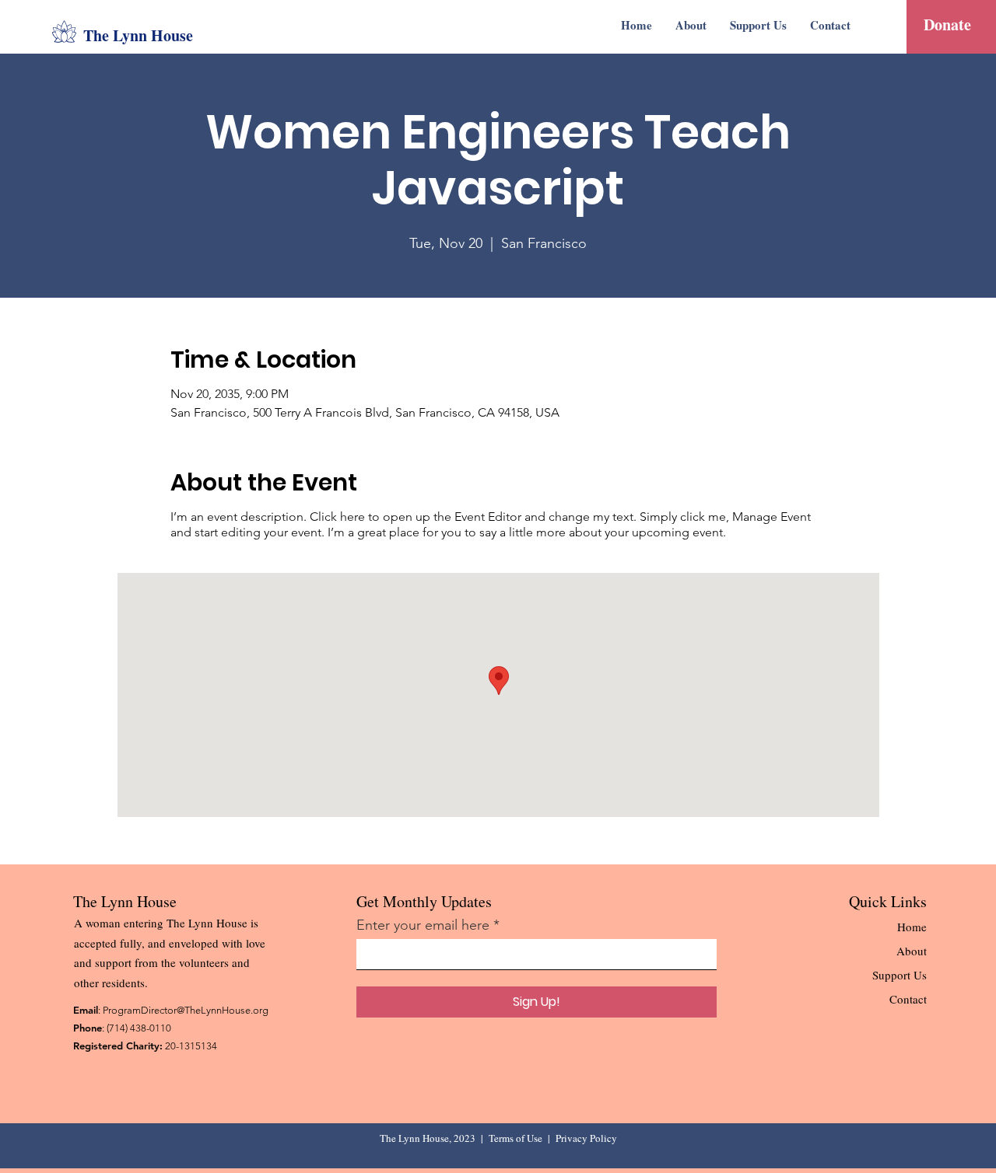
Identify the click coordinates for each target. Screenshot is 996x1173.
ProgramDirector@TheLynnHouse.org (185, 1010)
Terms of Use (515, 1138)
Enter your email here (422, 925)
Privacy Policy (586, 1138)
